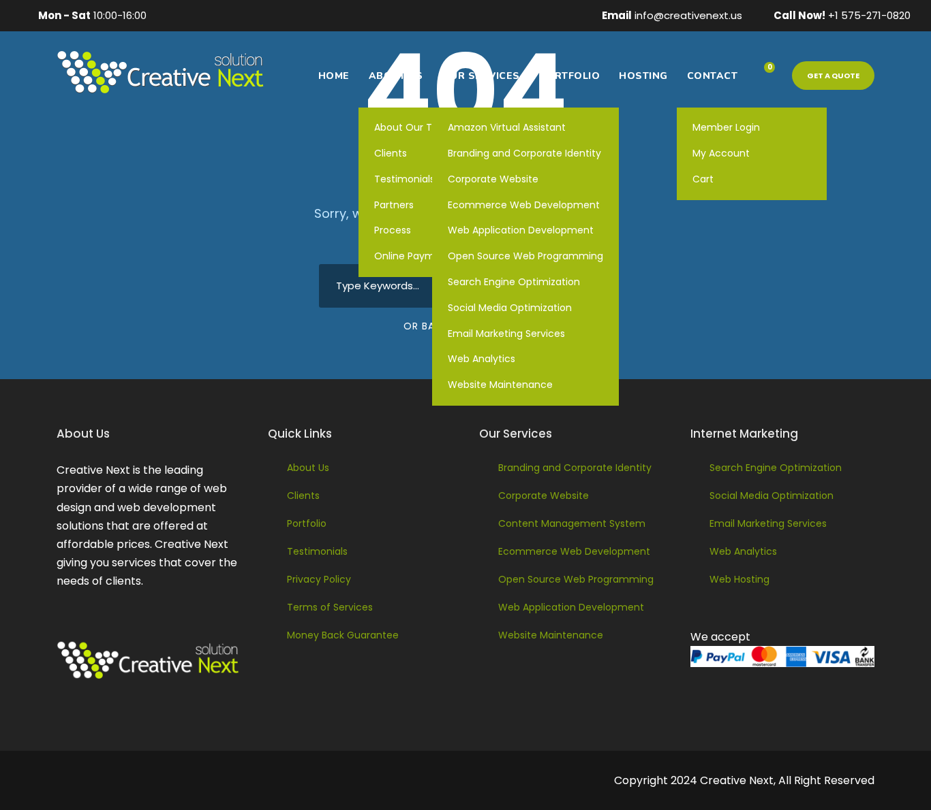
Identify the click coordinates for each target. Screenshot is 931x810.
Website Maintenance (500, 384)
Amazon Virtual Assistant (507, 127)
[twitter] (255, 15)
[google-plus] (191, 15)
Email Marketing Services (506, 333)
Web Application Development (521, 230)
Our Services (481, 75)
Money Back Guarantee (343, 635)
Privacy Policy (319, 579)
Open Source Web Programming (525, 256)
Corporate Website (493, 179)
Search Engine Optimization (514, 282)
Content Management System (571, 523)
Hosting (643, 75)
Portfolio (569, 75)
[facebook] (170, 15)
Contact (712, 75)
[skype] (234, 15)
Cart (703, 179)
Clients (303, 495)
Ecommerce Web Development (524, 205)
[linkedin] (213, 15)
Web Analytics (481, 359)
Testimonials (317, 551)
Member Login (726, 127)
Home (334, 75)
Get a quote (833, 75)
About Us (396, 75)
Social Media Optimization (510, 307)
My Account (721, 153)
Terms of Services (330, 607)
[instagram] (276, 15)
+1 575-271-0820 (869, 15)
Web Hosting (739, 579)
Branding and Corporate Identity (524, 153)
